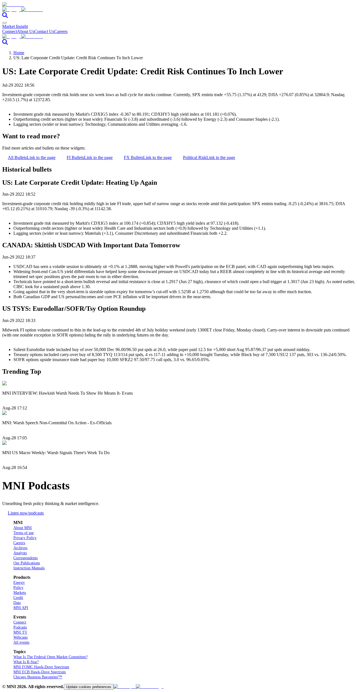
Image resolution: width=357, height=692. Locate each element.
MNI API (20, 608)
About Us (25, 31)
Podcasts (20, 627)
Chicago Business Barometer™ (37, 677)
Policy (18, 588)
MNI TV (20, 632)
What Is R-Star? (26, 662)
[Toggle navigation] (4, 23)
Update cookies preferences (88, 687)
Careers (60, 31)
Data (17, 603)
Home (18, 52)
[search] (5, 16)
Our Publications (26, 563)
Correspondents (25, 558)
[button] (178, 9)
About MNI (22, 528)
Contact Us (44, 31)
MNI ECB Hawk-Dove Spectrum (39, 672)
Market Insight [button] (15, 26)
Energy (19, 582)
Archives (20, 548)
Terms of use (23, 533)
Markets (19, 593)
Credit (18, 598)
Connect (9, 31)
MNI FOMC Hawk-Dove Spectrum (41, 667)
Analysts (20, 553)
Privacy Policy (25, 538)
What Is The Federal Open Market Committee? (50, 657)
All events (21, 642)
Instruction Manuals (29, 568)
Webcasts (20, 637)
